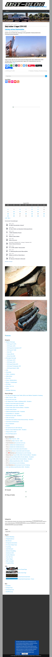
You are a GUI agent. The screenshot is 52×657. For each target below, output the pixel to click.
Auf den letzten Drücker (11, 409)
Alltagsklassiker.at (10, 538)
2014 (12, 24)
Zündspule (24, 521)
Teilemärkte (8, 372)
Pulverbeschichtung (43, 70)
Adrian (7, 467)
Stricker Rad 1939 (11, 356)
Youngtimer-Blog (10, 563)
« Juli (6, 217)
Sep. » (9, 217)
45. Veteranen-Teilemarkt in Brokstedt (17, 258)
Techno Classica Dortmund (15, 243)
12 (14, 211)
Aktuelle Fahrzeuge (10, 342)
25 (8, 216)
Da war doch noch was (11, 399)
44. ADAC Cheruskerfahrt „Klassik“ (16, 225)
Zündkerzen (33, 522)
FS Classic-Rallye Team (11, 544)
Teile (7, 370)
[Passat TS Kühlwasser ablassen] (25, 296)
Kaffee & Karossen (13, 240)
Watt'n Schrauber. (10, 561)
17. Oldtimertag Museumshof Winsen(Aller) (18, 251)
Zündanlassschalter (10, 521)
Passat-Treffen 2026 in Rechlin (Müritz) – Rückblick (17, 407)
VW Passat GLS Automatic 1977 (14, 348)
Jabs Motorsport (9, 548)
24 (44, 213)
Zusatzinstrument (9, 524)
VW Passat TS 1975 (10, 70)
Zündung (6, 521)
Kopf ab (7, 425)
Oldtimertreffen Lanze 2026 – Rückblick (15, 405)
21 (26, 213)
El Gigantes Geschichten (11, 542)
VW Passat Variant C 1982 (13, 368)
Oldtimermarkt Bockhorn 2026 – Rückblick (15, 411)
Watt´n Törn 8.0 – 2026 (11, 397)
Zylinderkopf (37, 521)
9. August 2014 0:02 (14, 31)
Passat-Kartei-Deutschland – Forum (26, 579)
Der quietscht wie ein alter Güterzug (14, 427)
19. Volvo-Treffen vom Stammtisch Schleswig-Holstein (20, 228)
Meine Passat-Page (22, 569)
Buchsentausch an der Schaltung (23, 452)
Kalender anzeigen (8, 261)
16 (38, 211)
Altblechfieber (9, 376)
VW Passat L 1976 (11, 346)
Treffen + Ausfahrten (10, 374)
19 (14, 213)
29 (32, 216)
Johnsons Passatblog (11, 550)
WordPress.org (9, 591)
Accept (25, 653)
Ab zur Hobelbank (10, 423)
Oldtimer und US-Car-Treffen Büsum (17, 255)
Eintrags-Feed (9, 587)
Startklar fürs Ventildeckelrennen (17, 444)
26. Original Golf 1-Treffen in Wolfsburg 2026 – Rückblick (18, 401)
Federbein (32, 70)
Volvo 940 (9, 352)
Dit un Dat (8, 378)
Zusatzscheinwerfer (29, 521)
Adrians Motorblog (10, 536)
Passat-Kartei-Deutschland (24, 576)
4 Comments (23, 31)
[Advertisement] (26, 96)
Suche (7, 388)
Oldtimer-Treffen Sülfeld (14, 236)
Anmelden (8, 585)
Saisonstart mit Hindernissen (12, 421)
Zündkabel (20, 524)
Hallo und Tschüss (10, 417)
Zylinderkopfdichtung (20, 522)
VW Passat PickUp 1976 (12, 364)
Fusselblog (8, 546)
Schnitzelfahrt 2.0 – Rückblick (12, 413)
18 (8, 213)
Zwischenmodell (15, 524)
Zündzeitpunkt (21, 521)
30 (38, 216)
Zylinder (18, 521)
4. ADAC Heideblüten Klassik (15, 232)
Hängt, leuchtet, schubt (11, 431)
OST (7, 31)
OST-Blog (8, 24)
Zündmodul (44, 521)
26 (14, 216)
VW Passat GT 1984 (11, 350)
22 (32, 213)
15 (32, 211)
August (15, 24)
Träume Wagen (9, 559)
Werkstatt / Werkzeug (10, 390)
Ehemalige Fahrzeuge (11, 358)
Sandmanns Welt (10, 552)
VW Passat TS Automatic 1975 (14, 366)
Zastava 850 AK (10, 354)
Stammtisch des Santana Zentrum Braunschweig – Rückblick (19, 419)
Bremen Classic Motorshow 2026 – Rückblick (16, 429)
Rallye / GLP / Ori (10, 386)
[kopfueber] (26, 331)
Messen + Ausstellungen (11, 382)
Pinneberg (36, 70)
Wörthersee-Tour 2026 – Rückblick (13, 415)
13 (20, 211)
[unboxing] (8, 335)
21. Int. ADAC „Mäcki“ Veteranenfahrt (17, 247)
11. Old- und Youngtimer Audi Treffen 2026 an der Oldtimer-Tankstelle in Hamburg (24, 395)
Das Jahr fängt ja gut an (11, 433)
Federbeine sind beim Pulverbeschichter (14, 29)
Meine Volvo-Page (22, 572)
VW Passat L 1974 (11, 360)
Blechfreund (8, 540)
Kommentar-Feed (10, 589)
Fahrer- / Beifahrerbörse (11, 380)
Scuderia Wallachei (10, 554)
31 (44, 216)
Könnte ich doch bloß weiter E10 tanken (15, 403)
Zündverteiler (14, 521)
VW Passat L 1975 (11, 362)
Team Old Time (9, 557)
